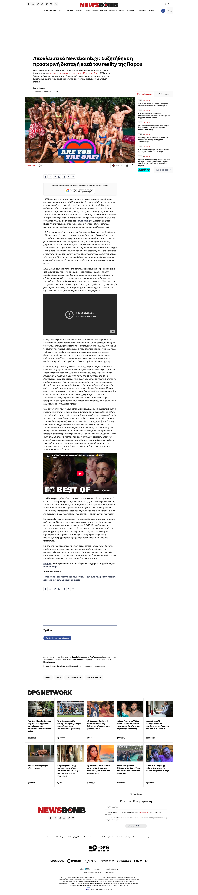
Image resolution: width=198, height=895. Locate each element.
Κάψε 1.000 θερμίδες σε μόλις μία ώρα (38, 766)
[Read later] (132, 165)
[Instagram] (42, 4)
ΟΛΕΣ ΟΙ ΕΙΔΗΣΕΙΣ (50, 11)
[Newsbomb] (62, 810)
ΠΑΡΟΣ (58, 677)
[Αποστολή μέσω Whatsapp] (59, 176)
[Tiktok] (47, 4)
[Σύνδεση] (163, 10)
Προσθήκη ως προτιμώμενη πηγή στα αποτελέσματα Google (81, 191)
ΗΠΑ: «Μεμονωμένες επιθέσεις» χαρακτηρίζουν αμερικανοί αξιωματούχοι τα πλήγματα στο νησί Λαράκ (154, 116)
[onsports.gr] (74, 861)
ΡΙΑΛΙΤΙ (48, 677)
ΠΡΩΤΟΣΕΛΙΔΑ (131, 11)
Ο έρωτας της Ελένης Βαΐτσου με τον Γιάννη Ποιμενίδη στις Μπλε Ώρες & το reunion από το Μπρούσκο (68, 770)
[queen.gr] (90, 861)
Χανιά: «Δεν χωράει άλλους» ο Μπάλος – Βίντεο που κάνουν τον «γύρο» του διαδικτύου (128, 769)
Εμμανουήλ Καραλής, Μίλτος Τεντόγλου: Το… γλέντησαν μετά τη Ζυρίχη (157, 768)
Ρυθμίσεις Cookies (108, 837)
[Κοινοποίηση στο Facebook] (45, 176)
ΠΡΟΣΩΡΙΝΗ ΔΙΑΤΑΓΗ (94, 677)
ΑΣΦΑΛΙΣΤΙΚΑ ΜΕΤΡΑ (74, 677)
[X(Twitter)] (33, 4)
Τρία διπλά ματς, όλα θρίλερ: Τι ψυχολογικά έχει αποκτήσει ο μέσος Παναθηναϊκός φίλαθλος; (69, 725)
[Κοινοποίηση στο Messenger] (55, 176)
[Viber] (38, 4)
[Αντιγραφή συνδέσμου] (127, 165)
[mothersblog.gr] (124, 861)
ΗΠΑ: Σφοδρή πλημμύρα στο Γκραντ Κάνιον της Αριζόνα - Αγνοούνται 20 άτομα (153, 151)
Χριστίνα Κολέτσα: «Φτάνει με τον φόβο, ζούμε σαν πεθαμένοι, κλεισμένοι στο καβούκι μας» (99, 769)
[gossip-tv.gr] (57, 861)
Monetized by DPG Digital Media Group (106, 869)
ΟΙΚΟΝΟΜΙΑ (79, 11)
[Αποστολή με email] (73, 176)
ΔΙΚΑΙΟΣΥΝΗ (31, 165)
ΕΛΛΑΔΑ (61, 11)
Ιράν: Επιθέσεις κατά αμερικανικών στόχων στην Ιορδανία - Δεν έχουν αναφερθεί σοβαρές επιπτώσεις (153, 128)
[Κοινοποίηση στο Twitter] (50, 176)
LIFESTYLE (113, 11)
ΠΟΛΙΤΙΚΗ (70, 11)
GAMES (151, 11)
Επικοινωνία (137, 837)
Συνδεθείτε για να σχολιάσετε (57, 638)
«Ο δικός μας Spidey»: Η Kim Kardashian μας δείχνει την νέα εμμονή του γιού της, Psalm (98, 725)
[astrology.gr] (107, 861)
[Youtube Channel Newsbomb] (51, 4)
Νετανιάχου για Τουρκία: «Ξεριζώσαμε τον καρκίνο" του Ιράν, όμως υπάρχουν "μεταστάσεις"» (153, 140)
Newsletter (61, 666)
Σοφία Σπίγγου (39, 88)
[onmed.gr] (140, 861)
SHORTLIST (142, 11)
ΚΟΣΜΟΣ (95, 11)
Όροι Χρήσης (61, 837)
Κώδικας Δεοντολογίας (91, 837)
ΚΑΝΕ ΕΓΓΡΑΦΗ (134, 826)
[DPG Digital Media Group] (99, 848)
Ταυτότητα (50, 837)
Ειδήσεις (47, 563)
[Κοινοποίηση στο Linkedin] (64, 176)
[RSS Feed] (56, 4)
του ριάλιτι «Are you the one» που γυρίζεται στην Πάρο (73, 73)
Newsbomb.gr (50, 566)
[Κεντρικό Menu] (170, 10)
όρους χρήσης (143, 812)
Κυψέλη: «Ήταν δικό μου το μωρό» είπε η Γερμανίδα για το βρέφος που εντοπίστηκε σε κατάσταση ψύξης (39, 726)
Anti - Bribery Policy (123, 837)
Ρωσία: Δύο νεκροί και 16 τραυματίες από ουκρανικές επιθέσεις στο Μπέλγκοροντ (153, 105)
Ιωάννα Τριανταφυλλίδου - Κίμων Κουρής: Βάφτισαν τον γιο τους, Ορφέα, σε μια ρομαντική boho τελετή (128, 725)
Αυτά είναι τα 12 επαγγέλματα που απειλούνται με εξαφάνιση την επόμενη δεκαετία (157, 725)
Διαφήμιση (147, 837)
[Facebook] (29, 4)
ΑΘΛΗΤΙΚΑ (103, 11)
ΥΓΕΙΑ (88, 11)
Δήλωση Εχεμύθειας (74, 837)
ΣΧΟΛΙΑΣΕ (118, 165)
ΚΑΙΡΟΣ (121, 11)
